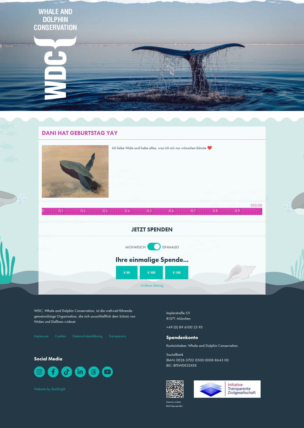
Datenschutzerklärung (87, 336)
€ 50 (127, 273)
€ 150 (176, 273)
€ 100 (151, 273)
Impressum (41, 336)
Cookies (60, 336)
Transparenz (117, 336)
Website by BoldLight (49, 388)
